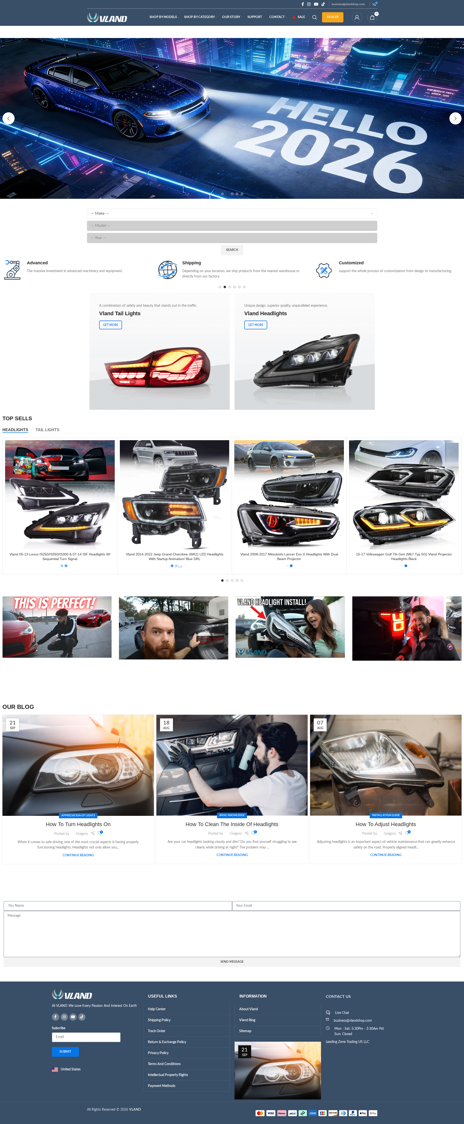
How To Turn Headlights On (78, 824)
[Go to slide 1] (222, 194)
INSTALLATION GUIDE (386, 815)
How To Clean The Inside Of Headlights (232, 824)
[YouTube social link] (316, 4)
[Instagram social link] (309, 4)
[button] (8, 118)
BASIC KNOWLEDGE (232, 815)
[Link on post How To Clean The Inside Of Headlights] (232, 765)
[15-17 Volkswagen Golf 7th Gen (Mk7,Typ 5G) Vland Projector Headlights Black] (404, 495)
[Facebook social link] (303, 4)
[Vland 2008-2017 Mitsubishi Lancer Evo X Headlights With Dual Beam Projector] (289, 495)
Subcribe (58, 1028)
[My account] (357, 17)
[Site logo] (107, 17)
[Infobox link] (76, 270)
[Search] (315, 17)
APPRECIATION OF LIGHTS (78, 815)
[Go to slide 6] (244, 287)
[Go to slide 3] (232, 194)
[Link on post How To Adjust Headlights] (386, 765)
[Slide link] (232, 118)
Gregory (82, 834)
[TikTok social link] (323, 4)
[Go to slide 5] (242, 194)
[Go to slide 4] (237, 194)
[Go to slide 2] (227, 194)
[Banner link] (159, 351)
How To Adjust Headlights (386, 824)
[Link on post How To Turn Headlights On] (78, 765)
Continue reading (78, 855)
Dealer (333, 17)
